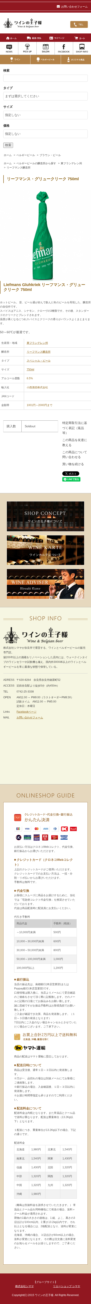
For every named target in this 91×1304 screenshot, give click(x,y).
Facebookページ (26, 711)
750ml (30, 369)
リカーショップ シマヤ (66, 1286)
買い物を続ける (73, 464)
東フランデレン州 (71, 163)
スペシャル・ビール (39, 360)
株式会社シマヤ (24, 1286)
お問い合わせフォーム (74, 6)
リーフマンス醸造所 (18, 167)
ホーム (8, 155)
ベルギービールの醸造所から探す (36, 163)
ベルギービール (25, 155)
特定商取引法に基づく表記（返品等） (74, 428)
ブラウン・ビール (50, 155)
